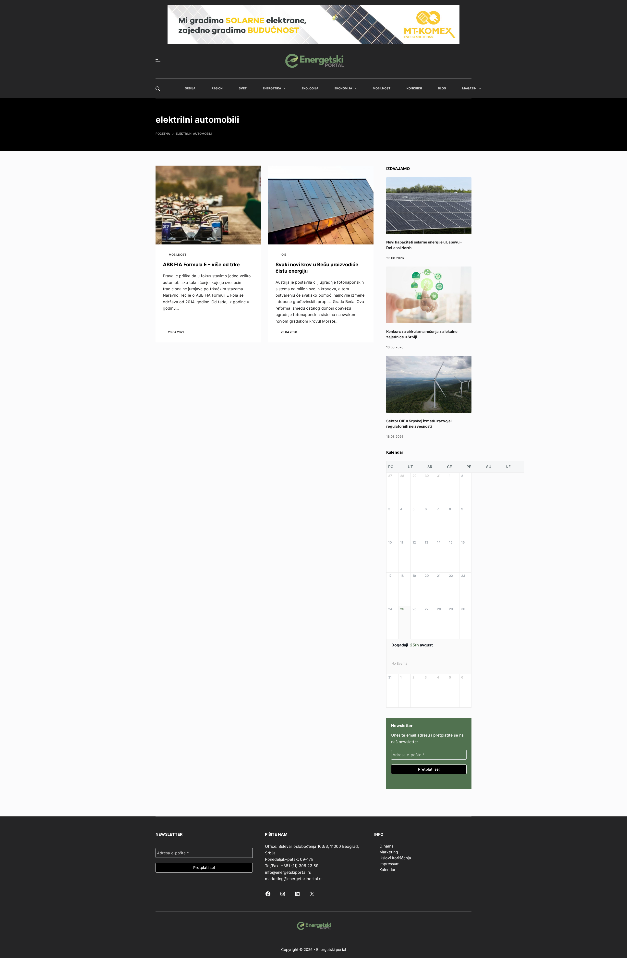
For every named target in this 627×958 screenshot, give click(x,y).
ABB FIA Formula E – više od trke (201, 264)
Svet (243, 88)
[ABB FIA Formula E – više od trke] (208, 205)
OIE (283, 254)
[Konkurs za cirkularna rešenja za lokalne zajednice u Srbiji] (428, 295)
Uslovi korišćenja (395, 857)
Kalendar (387, 869)
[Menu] (158, 61)
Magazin (469, 88)
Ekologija (310, 88)
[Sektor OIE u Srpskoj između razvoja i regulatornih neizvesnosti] (428, 384)
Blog (442, 88)
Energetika (272, 88)
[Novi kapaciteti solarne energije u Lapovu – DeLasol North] (428, 205)
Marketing (388, 851)
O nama (386, 846)
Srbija (190, 88)
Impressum (389, 863)
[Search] (158, 88)
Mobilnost (381, 88)
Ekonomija (343, 88)
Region (217, 88)
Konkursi (414, 88)
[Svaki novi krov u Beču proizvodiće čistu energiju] (321, 205)
